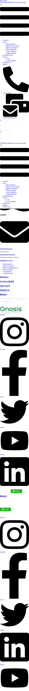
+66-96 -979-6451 (7, 503)
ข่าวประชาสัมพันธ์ (11, 60)
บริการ (4, 42)
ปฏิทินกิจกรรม (6, 62)
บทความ (5, 57)
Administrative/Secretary (7, 254)
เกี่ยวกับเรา (6, 40)
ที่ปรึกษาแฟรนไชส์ (11, 49)
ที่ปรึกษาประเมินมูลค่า (12, 47)
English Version (6, 206)
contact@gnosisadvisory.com (10, 514)
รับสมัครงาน (5, 290)
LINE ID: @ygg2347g (5, 492)
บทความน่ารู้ (5, 286)
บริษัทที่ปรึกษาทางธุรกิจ (6, 260)
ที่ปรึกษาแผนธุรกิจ (10, 44)
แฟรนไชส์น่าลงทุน (8, 55)
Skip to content (3, 0)
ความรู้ (8, 58)
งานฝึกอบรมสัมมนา (11, 53)
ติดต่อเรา (5, 64)
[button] (14, 20)
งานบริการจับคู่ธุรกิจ (11, 51)
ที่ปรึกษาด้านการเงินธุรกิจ (12, 45)
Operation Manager (6, 249)
